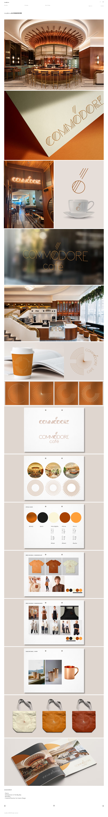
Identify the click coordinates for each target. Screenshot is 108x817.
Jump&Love (6, 2)
